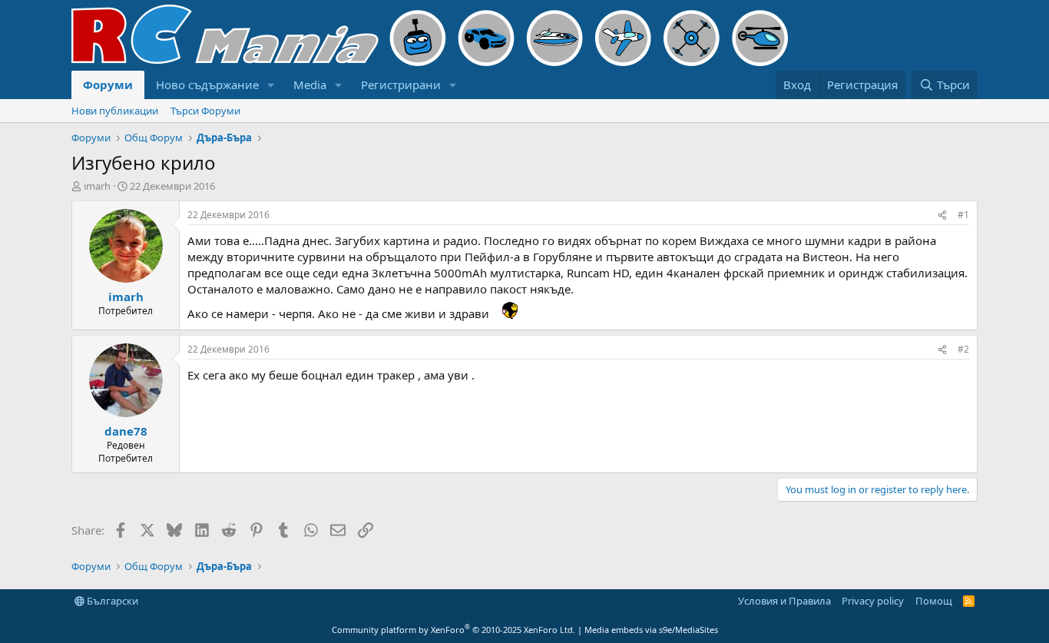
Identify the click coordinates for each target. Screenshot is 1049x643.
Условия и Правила (784, 601)
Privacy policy (873, 601)
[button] (271, 85)
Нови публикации (114, 111)
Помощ (933, 601)
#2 (963, 349)
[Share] (942, 215)
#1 (963, 214)
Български (111, 601)
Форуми (108, 84)
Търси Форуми (205, 111)
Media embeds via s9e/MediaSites (651, 629)
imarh (97, 186)
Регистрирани (401, 84)
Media (309, 84)
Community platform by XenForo (453, 629)
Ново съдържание (207, 84)
